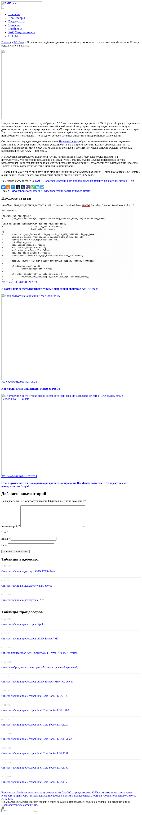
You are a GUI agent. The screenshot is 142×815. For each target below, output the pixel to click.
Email (5, 538)
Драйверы (15, 28)
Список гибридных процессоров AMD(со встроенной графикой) (39, 667)
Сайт (4, 545)
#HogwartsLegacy (18, 190)
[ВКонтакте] (3, 187)
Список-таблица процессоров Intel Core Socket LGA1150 (34, 767)
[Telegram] (42, 187)
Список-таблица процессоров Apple (22, 624)
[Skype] (37, 187)
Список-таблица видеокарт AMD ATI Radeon (28, 571)
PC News (19, 42)
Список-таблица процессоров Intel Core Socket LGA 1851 (35, 695)
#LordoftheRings (38, 190)
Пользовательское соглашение (19, 804)
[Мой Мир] (13, 187)
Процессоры (16, 18)
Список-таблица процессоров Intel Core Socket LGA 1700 (35, 710)
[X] (18, 187)
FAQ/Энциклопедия (21, 32)
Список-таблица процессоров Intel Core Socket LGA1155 (34, 781)
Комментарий (10, 526)
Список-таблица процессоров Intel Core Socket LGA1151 (34, 753)
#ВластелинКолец (60, 190)
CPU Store (15, 36)
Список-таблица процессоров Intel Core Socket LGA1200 (34, 724)
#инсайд (85, 190)
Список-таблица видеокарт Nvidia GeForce (26, 585)
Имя (4, 532)
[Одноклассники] (8, 187)
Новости (14, 14)
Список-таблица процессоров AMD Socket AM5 (29, 638)
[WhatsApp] (32, 187)
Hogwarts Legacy (69, 141)
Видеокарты (16, 21)
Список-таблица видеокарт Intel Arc (22, 600)
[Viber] (28, 187)
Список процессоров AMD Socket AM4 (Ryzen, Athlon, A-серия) (39, 652)
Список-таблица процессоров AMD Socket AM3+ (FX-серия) (37, 681)
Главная (6, 42)
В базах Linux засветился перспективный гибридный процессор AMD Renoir (49, 288)
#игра (75, 190)
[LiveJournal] (23, 187)
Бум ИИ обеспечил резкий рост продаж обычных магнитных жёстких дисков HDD (84, 180)
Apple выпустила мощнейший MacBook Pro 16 (30, 388)
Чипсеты (14, 25)
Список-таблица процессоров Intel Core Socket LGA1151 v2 (36, 738)
